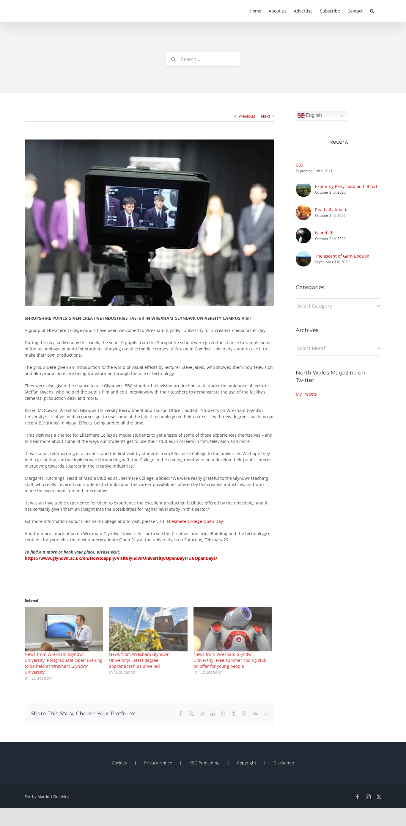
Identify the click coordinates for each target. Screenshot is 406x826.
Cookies (119, 763)
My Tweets (306, 394)
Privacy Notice (158, 763)
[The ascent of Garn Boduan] (303, 254)
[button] (372, 11)
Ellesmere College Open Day (195, 521)
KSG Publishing (204, 763)
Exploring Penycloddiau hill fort (346, 186)
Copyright (246, 763)
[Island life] (303, 231)
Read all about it (331, 209)
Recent (338, 142)
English (313, 115)
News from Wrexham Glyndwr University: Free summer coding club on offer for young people (230, 660)
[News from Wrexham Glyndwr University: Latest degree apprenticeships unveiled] (148, 629)
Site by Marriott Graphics (47, 796)
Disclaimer (284, 763)
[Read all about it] (303, 208)
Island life (325, 233)
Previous (246, 116)
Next (265, 116)
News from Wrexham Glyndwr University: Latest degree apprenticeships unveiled (139, 660)
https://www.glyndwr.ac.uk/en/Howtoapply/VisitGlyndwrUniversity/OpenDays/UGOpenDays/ (121, 558)
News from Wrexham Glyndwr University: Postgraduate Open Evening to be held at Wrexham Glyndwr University (64, 663)
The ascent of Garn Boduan (342, 256)
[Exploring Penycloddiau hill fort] (303, 184)
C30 (299, 165)
